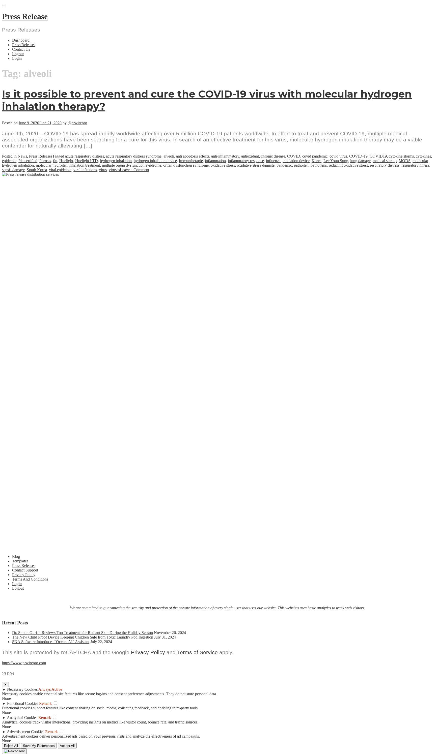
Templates (20, 561)
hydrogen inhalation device (155, 161)
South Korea (37, 170)
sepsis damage (13, 170)
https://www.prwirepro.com (24, 663)
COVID (293, 156)
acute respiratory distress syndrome (133, 156)
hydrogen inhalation (116, 161)
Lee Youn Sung (335, 161)
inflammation (215, 161)
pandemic (284, 165)
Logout (18, 54)
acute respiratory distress (84, 156)
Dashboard (21, 40)
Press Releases (23, 45)
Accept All (67, 746)
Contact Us (21, 49)
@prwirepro (77, 123)
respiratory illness (415, 165)
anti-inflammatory (225, 156)
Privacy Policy (23, 574)
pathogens (319, 165)
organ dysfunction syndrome (186, 165)
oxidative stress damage (256, 165)
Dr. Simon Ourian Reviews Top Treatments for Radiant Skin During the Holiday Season (82, 632)
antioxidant (250, 156)
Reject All (11, 746)
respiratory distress (384, 165)
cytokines (423, 156)
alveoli (169, 156)
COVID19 (378, 156)
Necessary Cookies (22, 689)
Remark (45, 703)
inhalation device (296, 161)
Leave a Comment (134, 170)
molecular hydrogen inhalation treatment (68, 165)
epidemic (9, 161)
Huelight (66, 161)
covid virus (338, 156)
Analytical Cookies (22, 717)
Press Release (25, 16)
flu (55, 161)
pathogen (301, 165)
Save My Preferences (39, 746)
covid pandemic (315, 156)
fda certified (27, 161)
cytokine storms (401, 156)
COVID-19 (358, 156)
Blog (16, 556)
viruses (114, 170)
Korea (316, 161)
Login (17, 58)
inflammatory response (246, 161)
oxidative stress (223, 165)
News (22, 156)
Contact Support (25, 570)
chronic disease (273, 156)
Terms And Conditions (30, 579)
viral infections (85, 170)
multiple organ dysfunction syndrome (131, 165)
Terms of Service (197, 652)
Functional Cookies (22, 703)
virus (103, 170)
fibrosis (45, 161)
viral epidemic (60, 170)
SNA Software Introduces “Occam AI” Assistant (50, 642)
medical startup (385, 161)
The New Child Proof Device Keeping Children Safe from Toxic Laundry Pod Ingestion (82, 637)
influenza (273, 161)
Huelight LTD (86, 161)
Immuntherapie (191, 161)
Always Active (50, 689)
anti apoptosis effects (192, 156)
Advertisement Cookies (25, 732)
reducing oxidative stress (348, 165)
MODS (405, 161)
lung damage (360, 161)
